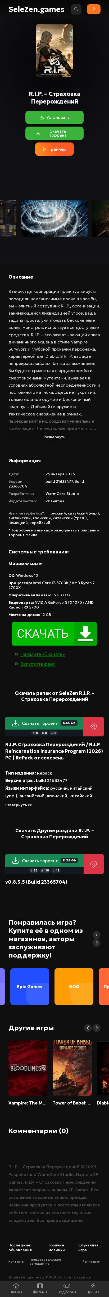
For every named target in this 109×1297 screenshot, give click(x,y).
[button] (97, 935)
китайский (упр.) (83, 513)
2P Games (55, 501)
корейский (40, 522)
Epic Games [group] (29, 986)
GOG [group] (74, 986)
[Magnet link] (93, 726)
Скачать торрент (48, 723)
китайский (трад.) (70, 518)
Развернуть (54, 437)
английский (19, 518)
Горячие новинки (57, 1247)
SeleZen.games (36, 9)
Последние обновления (20, 1247)
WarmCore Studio (62, 493)
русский (58, 513)
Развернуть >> (18, 805)
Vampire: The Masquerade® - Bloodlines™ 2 (27, 1103)
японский (42, 518)
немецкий (18, 522)
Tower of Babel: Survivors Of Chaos (72, 1103)
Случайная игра (88, 1247)
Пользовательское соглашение (45, 1261)
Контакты (16, 1261)
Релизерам (92, 1261)
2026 (90, 1166)
